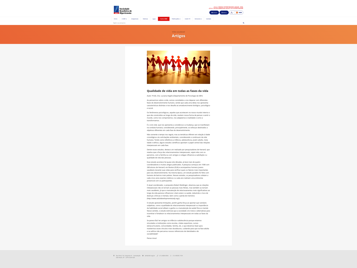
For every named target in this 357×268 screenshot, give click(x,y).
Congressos (134, 19)
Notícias (145, 19)
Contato (208, 19)
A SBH (124, 19)
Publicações (175, 19)
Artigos (178, 35)
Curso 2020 (163, 19)
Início (115, 19)
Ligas (154, 19)
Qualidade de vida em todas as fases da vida (177, 91)
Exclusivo (197, 19)
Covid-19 (187, 19)
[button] (243, 23)
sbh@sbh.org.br (150, 255)
